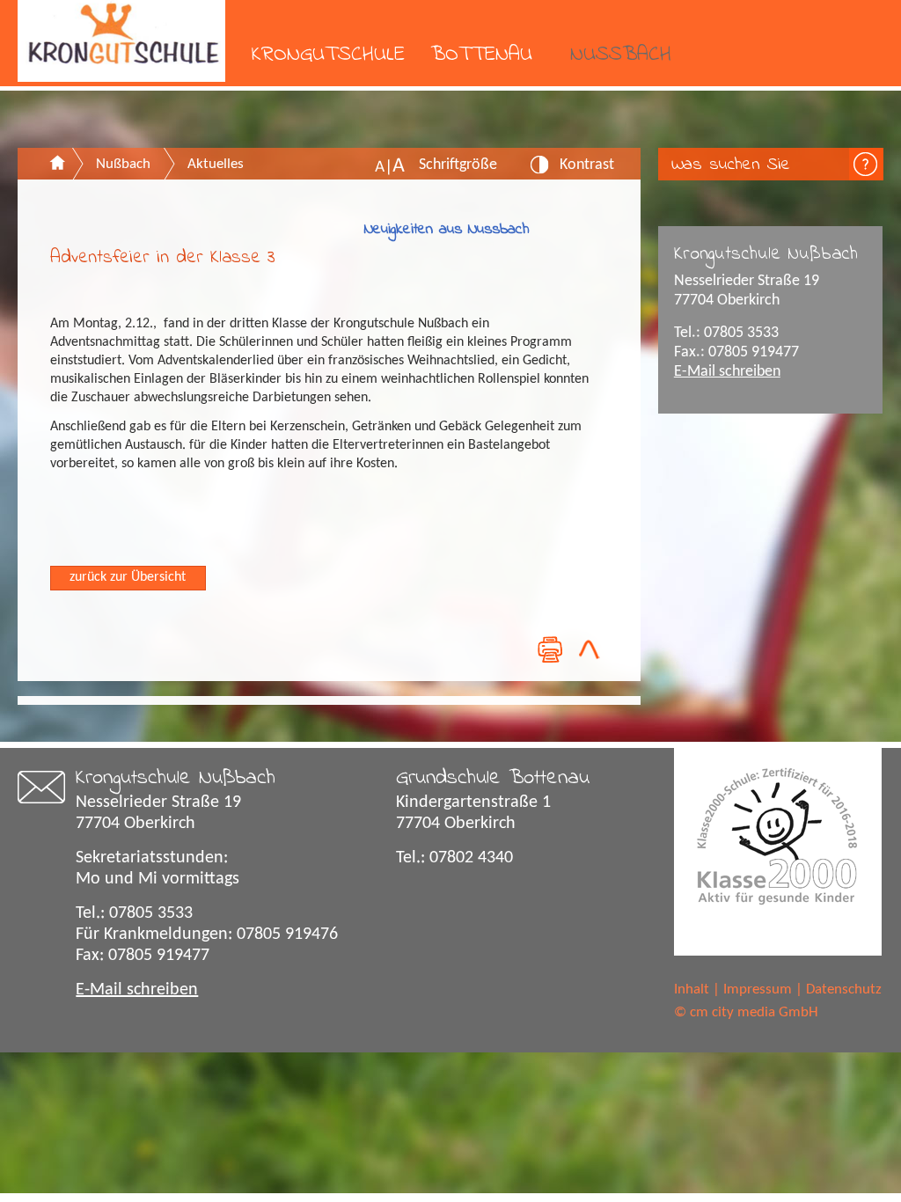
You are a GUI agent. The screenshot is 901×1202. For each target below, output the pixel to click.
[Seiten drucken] (549, 648)
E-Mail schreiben (727, 371)
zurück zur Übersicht (128, 577)
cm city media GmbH (754, 1012)
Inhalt (691, 989)
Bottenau (481, 55)
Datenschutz (844, 989)
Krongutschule (328, 55)
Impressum (757, 989)
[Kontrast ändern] (540, 170)
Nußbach (620, 55)
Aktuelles (215, 164)
